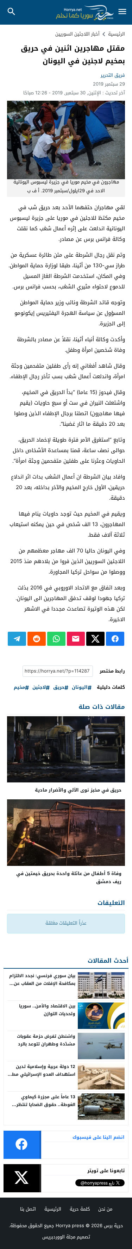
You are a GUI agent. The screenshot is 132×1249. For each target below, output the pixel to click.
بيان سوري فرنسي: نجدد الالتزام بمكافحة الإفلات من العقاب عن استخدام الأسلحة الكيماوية (42, 983)
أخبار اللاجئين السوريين (77, 34)
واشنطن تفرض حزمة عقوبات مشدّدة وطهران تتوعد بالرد (46, 1040)
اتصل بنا (28, 1209)
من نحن (105, 1209)
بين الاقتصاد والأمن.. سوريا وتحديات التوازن (47, 1010)
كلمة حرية (80, 1209)
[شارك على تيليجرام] (17, 639)
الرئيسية (52, 1209)
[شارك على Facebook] (115, 639)
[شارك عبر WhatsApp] (56, 639)
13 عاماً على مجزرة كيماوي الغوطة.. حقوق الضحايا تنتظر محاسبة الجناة (45, 1104)
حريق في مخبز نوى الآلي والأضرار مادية (78, 790)
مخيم (19, 687)
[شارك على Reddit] (36, 639)
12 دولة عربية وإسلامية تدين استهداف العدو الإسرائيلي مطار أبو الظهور (42, 1074)
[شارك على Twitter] (95, 639)
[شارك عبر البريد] (76, 639)
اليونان (80, 687)
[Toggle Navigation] (122, 12)
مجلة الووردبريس (58, 1236)
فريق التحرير (113, 75)
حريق (58, 687)
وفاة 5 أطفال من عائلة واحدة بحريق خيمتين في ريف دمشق (68, 877)
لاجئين (39, 687)
